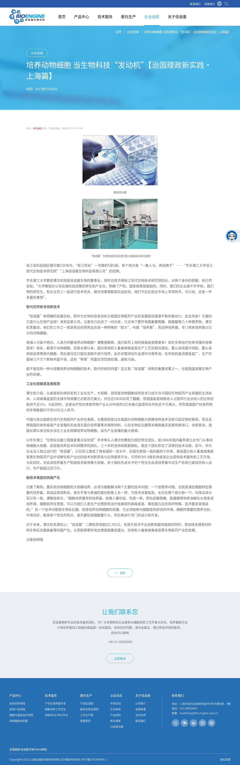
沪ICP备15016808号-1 (94, 759)
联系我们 (195, 4)
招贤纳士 (210, 4)
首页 (62, 16)
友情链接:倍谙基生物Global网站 (28, 749)
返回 (122, 573)
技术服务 (105, 16)
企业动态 (151, 16)
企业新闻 (133, 31)
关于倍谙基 (177, 16)
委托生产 (128, 16)
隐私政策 (225, 759)
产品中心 (81, 16)
